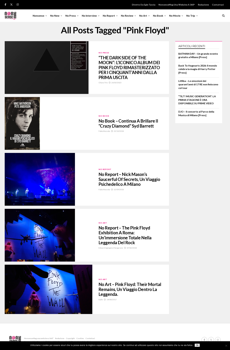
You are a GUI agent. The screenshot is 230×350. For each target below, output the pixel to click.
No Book (158, 15)
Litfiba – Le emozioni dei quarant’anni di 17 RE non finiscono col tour (198, 84)
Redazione (203, 4)
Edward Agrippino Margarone (111, 248)
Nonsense (38, 15)
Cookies (80, 338)
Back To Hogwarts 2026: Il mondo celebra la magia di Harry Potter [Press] (197, 69)
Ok (197, 345)
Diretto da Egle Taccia (143, 4)
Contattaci (218, 4)
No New (54, 15)
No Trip (190, 15)
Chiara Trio (103, 82)
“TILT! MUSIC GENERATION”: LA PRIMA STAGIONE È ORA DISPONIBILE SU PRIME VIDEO (197, 100)
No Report (109, 15)
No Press (70, 15)
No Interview (89, 15)
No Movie (174, 15)
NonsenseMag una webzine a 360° (176, 4)
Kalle (101, 299)
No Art (143, 15)
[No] (226, 345)
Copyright (70, 338)
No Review (127, 15)
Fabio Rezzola (104, 131)
